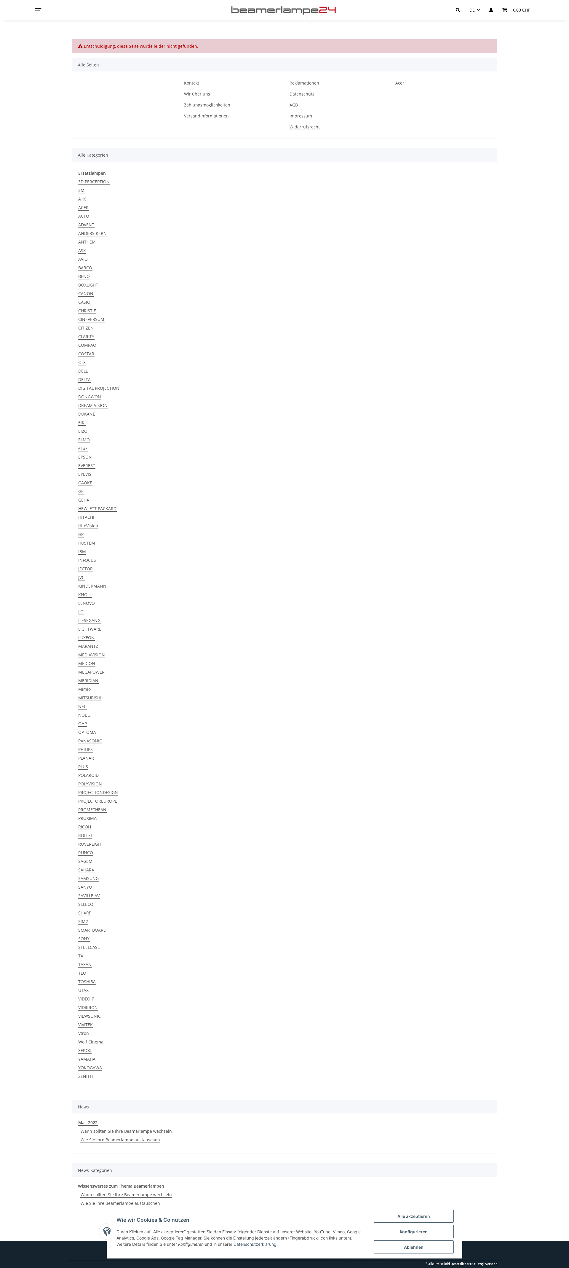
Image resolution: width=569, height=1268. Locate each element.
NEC (82, 706)
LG (80, 612)
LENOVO (86, 603)
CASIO (84, 302)
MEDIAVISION (91, 655)
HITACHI (86, 517)
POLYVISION (90, 784)
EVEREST (86, 465)
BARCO (85, 268)
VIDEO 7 (86, 999)
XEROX (84, 1050)
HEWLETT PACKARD (97, 508)
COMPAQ (87, 345)
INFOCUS (87, 560)
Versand (491, 1264)
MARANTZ (88, 646)
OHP (82, 723)
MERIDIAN (88, 680)
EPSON (85, 457)
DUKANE (86, 414)
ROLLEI (85, 835)
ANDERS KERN (92, 233)
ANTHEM (87, 242)
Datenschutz (302, 94)
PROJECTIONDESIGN (98, 792)
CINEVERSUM (91, 319)
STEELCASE (89, 947)
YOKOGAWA (90, 1067)
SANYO (85, 887)
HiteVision (88, 526)
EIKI (82, 422)
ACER (83, 207)
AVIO (83, 259)
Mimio (84, 689)
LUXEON (86, 637)
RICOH (84, 827)
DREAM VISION (93, 405)
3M (81, 190)
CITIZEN (86, 328)
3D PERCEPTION (94, 181)
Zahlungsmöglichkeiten (207, 105)
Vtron (83, 1033)
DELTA (84, 379)
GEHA (83, 500)
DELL (83, 371)
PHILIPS (85, 749)
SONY (83, 938)
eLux (82, 448)
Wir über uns (197, 94)
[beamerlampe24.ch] (284, 10)
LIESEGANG (89, 620)
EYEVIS (84, 474)
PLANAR (86, 758)
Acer (399, 83)
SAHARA (86, 870)
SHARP (84, 913)
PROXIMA (87, 818)
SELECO (85, 904)
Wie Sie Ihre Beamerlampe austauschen (120, 1140)
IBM (82, 551)
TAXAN (85, 964)
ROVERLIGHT (90, 844)
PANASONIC (90, 741)
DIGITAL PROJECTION (98, 388)
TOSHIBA (87, 981)
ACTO (83, 216)
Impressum (301, 116)
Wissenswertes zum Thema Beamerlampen (121, 1186)
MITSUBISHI (89, 698)
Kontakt (191, 83)
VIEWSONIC (89, 1016)
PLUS (83, 766)
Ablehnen (413, 1247)
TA (80, 956)
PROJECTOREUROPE (97, 801)
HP (81, 534)
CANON (85, 293)
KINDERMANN (92, 586)
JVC (81, 577)
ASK (82, 250)
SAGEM (85, 861)
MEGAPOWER (91, 672)
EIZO (82, 431)
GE (81, 491)
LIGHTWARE (89, 629)
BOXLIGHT (88, 285)
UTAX (83, 990)
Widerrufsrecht (305, 127)
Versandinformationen (206, 116)
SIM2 (83, 921)
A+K (82, 199)
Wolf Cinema (90, 1042)
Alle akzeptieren (413, 1216)
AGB (294, 105)
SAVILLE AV (89, 895)
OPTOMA (87, 732)
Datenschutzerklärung (255, 1244)
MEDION (86, 663)
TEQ (82, 973)
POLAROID (88, 775)
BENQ (84, 276)
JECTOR (85, 569)
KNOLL (85, 594)
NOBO (84, 715)
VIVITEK (85, 1024)
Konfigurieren (414, 1231)
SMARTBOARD (92, 930)
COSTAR (86, 354)
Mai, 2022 (88, 1122)
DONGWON (89, 397)
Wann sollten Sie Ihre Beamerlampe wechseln (126, 1131)
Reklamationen (304, 83)
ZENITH (85, 1076)
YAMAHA (86, 1059)
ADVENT (86, 224)
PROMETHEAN (92, 809)
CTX (82, 362)
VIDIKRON (88, 1007)
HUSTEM (86, 543)
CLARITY (86, 336)
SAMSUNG (88, 878)
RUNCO (85, 852)
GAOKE (85, 483)
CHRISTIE (87, 311)
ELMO (84, 440)
